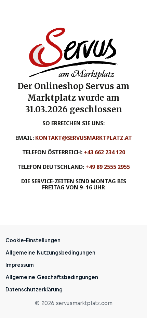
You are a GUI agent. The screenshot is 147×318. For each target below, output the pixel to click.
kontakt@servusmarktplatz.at (83, 138)
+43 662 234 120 (104, 152)
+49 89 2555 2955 (107, 167)
